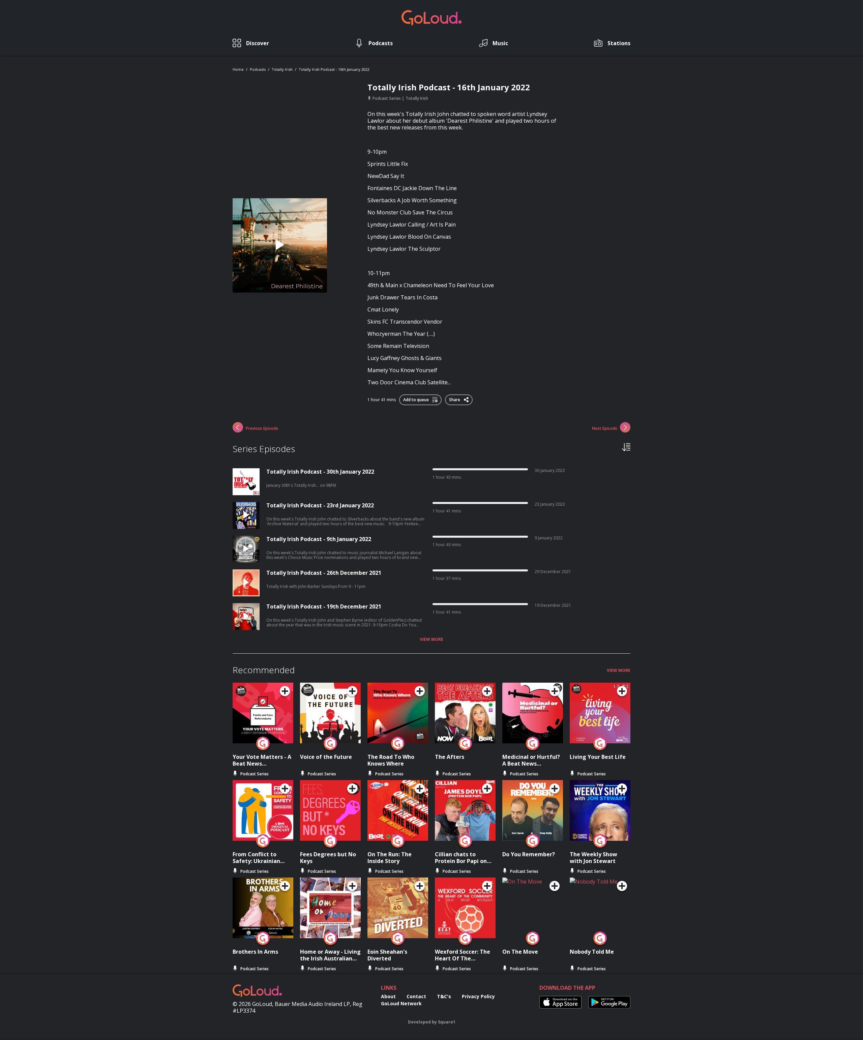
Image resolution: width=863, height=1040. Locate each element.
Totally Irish (282, 69)
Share (455, 398)
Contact (416, 996)
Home (238, 69)
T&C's (444, 996)
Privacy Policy (478, 996)
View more (431, 639)
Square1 (446, 1022)
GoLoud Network (401, 1003)
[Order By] (626, 446)
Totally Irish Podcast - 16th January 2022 (334, 69)
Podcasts (258, 69)
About (388, 996)
